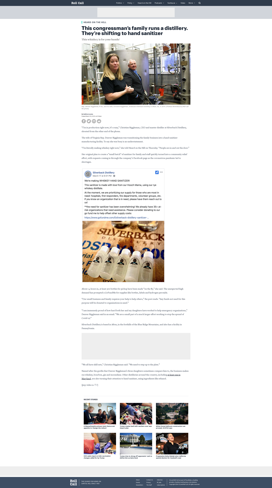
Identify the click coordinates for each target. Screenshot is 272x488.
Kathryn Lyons (88, 114)
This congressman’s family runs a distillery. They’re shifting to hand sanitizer (135, 31)
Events (138, 482)
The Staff (149, 485)
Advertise (160, 480)
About (138, 480)
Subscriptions (161, 485)
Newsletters (139, 485)
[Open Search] (199, 3)
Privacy (148, 482)
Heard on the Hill (95, 22)
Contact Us (149, 480)
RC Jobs (159, 482)
